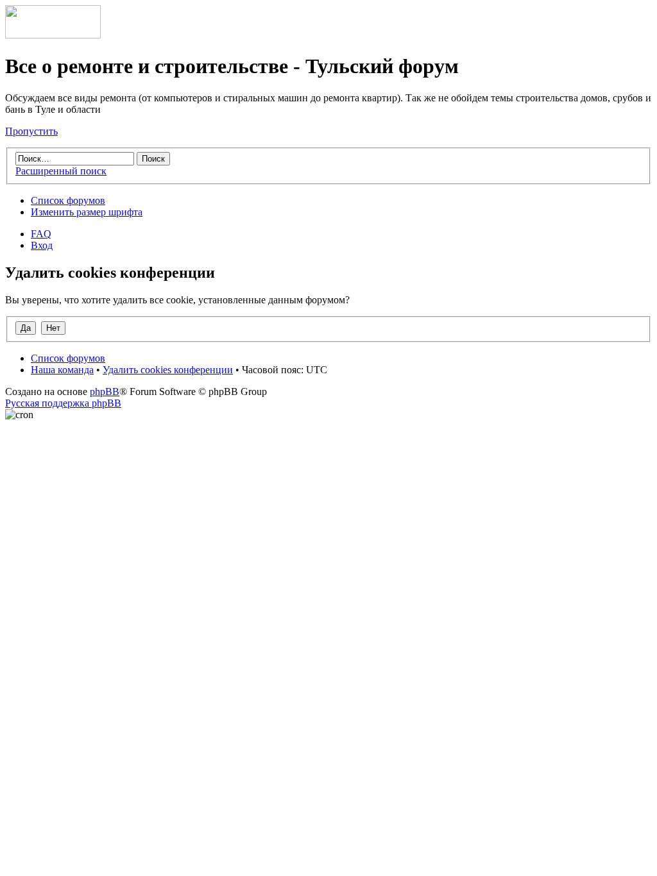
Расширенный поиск (61, 170)
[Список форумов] (53, 34)
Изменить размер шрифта (86, 211)
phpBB (104, 391)
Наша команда (62, 369)
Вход (42, 245)
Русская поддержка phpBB (63, 403)
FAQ (41, 233)
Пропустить (31, 131)
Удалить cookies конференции (168, 369)
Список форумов (68, 200)
